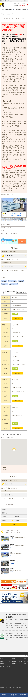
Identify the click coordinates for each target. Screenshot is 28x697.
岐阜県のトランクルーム (17, 661)
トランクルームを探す (7, 9)
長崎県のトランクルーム (17, 663)
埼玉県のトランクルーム (17, 658)
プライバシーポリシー (18, 687)
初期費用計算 (17, 318)
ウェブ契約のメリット (21, 9)
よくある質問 (8, 687)
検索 (14, 524)
